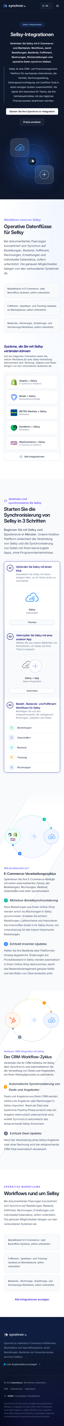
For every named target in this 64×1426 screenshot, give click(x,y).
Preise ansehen (32, 122)
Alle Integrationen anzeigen (32, 1299)
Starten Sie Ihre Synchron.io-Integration (32, 111)
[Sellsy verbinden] (44, 174)
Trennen (32, 622)
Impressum (30, 1389)
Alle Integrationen (34, 456)
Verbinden (32, 690)
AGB (6, 1389)
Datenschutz (16, 1389)
